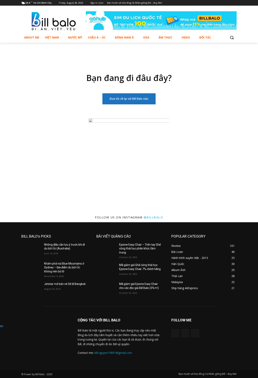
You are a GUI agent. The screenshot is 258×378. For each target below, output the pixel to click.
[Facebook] (223, 3)
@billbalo (153, 217)
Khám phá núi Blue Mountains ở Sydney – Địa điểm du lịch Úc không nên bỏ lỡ (64, 267)
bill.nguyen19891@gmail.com (113, 353)
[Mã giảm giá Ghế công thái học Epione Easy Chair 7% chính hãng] (106, 270)
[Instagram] (228, 3)
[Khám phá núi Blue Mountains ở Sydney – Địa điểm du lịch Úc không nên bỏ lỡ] (31, 268)
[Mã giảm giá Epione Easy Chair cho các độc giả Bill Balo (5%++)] (106, 289)
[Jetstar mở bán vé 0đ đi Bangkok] (31, 289)
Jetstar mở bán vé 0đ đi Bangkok (65, 284)
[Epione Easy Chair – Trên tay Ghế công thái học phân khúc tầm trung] (106, 249)
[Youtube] (234, 3)
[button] (232, 37)
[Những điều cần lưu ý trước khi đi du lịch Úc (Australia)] (31, 249)
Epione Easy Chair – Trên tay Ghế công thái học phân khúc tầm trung (140, 248)
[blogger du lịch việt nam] (53, 21)
